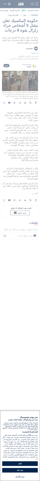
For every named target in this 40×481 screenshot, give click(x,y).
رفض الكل (20, 470)
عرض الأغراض (19, 477)
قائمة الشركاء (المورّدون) (30, 432)
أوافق (20, 463)
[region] (20, 446)
